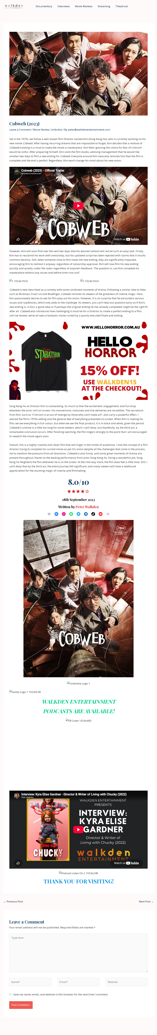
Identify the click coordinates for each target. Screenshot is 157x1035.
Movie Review (41, 129)
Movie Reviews (83, 6)
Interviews (63, 6)
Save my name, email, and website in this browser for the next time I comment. (60, 994)
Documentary (44, 6)
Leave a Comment (20, 129)
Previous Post (13, 901)
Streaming (104, 6)
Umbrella (56, 129)
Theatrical (121, 6)
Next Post (146, 901)
